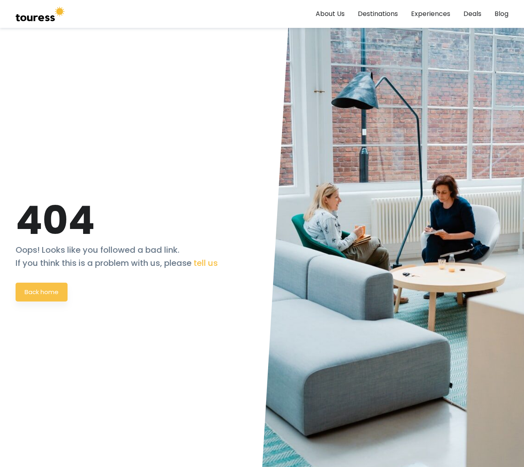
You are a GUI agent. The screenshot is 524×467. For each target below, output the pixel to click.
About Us (330, 13)
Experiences (430, 13)
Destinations (378, 13)
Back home (42, 292)
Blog (501, 13)
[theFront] (40, 14)
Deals (472, 13)
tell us (206, 263)
